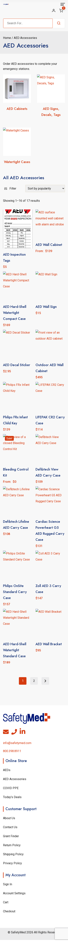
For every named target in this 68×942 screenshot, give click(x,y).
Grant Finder (11, 836)
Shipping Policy (13, 854)
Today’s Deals (12, 797)
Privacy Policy (12, 863)
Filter (12, 188)
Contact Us (10, 827)
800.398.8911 (12, 751)
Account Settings (14, 893)
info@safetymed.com (17, 743)
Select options (50, 259)
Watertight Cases (17, 161)
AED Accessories (14, 779)
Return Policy (12, 845)
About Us (9, 818)
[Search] (59, 23)
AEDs (6, 770)
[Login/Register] (54, 10)
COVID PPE (11, 788)
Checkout (9, 911)
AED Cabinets (17, 108)
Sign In (7, 884)
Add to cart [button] (50, 321)
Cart (5, 902)
